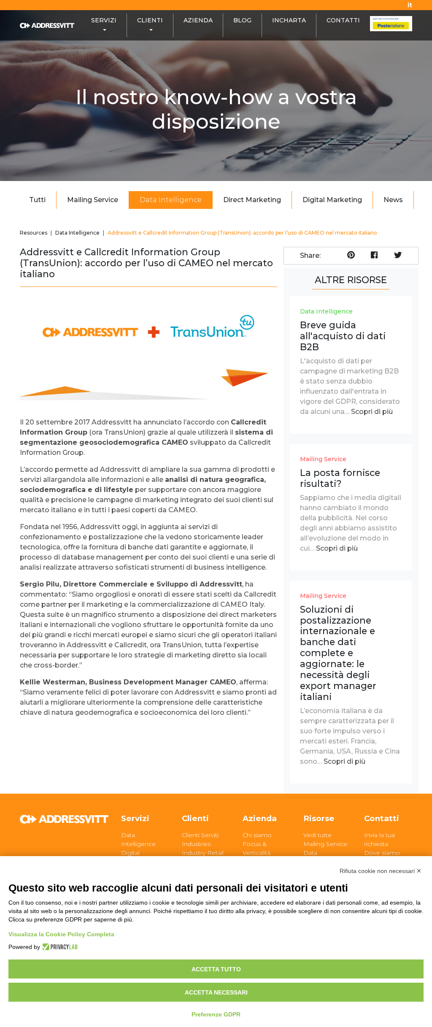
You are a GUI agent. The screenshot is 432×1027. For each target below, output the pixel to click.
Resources (33, 233)
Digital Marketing (332, 200)
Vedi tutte (317, 835)
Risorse (319, 818)
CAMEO (182, 510)
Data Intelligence (171, 200)
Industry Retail (203, 853)
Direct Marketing (252, 200)
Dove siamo (382, 853)
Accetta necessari (216, 992)
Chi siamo (257, 835)
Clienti (195, 818)
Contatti (381, 818)
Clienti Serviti (200, 835)
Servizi (135, 818)
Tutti (37, 200)
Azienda (260, 818)
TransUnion (123, 432)
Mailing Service (92, 200)
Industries (196, 844)
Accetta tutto (216, 969)
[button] (104, 25)
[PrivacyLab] (59, 947)
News (393, 200)
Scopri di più (372, 412)
